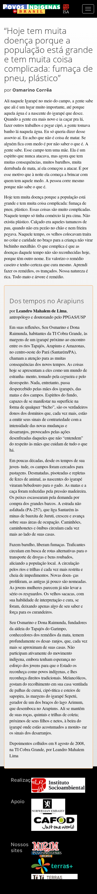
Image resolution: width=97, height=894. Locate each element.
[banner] (31, 9)
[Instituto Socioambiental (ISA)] (66, 6)
